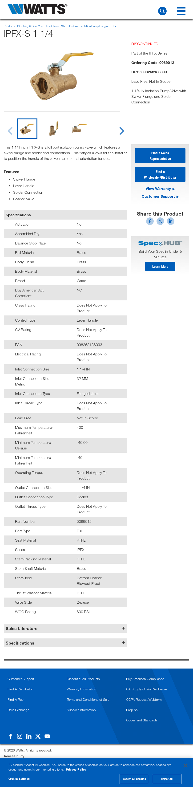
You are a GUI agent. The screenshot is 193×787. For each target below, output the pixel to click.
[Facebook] (10, 736)
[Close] (185, 765)
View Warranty (158, 188)
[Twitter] (38, 736)
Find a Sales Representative (160, 156)
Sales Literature (21, 628)
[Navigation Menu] (181, 11)
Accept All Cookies (134, 779)
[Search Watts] (162, 11)
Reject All (167, 779)
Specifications (20, 642)
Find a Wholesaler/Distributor (160, 174)
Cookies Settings (19, 778)
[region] (96, 772)
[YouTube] (47, 736)
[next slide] (117, 128)
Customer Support (158, 196)
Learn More (160, 266)
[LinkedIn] (29, 736)
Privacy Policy (76, 769)
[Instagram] (19, 736)
